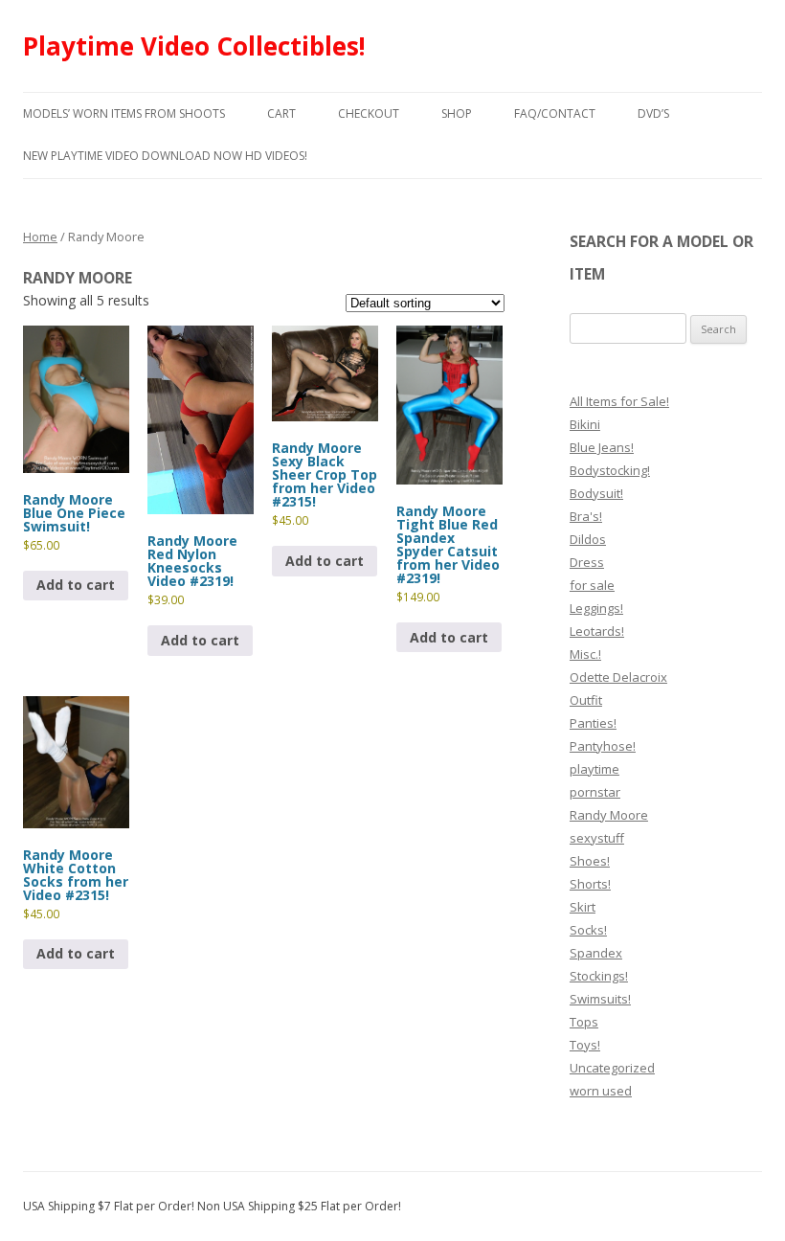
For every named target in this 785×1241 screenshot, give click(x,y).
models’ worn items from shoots (124, 113)
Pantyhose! (603, 746)
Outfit (586, 700)
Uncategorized (612, 1067)
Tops (584, 1021)
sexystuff (597, 837)
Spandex (596, 952)
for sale (592, 585)
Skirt (582, 906)
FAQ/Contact (554, 113)
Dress (587, 562)
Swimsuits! (600, 998)
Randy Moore (609, 815)
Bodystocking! (610, 470)
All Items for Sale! (619, 401)
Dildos (588, 539)
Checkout (368, 113)
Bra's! (586, 516)
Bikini (585, 424)
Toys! (585, 1044)
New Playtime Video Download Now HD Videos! (165, 155)
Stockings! (599, 975)
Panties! (593, 723)
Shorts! (590, 883)
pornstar (595, 792)
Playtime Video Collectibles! (194, 46)
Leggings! (596, 608)
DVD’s (653, 113)
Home (40, 236)
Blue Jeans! (602, 447)
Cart (281, 113)
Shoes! (590, 860)
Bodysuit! (596, 493)
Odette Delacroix (618, 677)
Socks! (588, 929)
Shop (456, 113)
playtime (594, 769)
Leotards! (597, 631)
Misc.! (585, 654)
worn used (601, 1090)
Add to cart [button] (75, 584)
